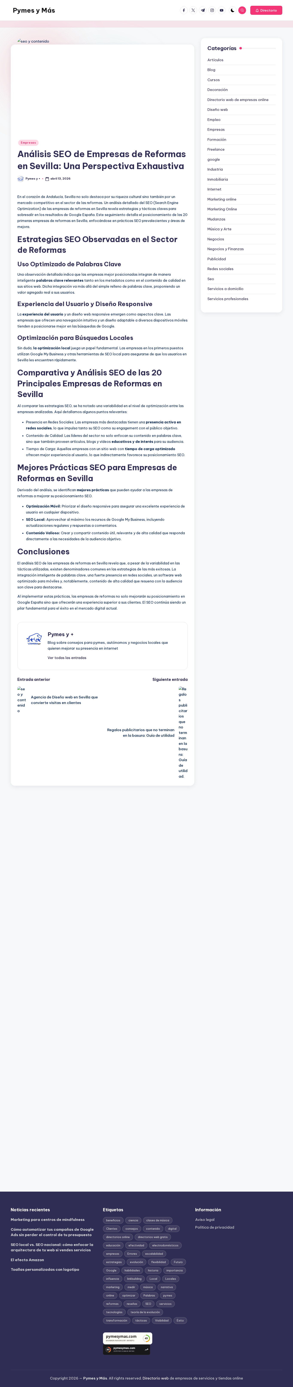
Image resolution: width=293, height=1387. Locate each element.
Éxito (180, 1320)
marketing (112, 1287)
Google (111, 1270)
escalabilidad (154, 1253)
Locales (170, 1278)
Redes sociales (220, 268)
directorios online (118, 1237)
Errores (132, 1253)
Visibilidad (162, 1320)
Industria (215, 169)
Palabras (149, 1295)
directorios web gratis (153, 1237)
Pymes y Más (34, 10)
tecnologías (114, 1312)
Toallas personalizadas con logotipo (45, 1269)
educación (113, 1245)
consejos (131, 1228)
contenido (153, 1228)
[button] (266, 10)
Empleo (214, 119)
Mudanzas (216, 219)
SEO (148, 1303)
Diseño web (217, 109)
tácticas (141, 1320)
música (148, 1287)
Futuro (178, 1262)
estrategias (114, 1262)
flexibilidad (158, 1262)
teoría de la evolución (145, 1312)
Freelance (216, 149)
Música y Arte (219, 229)
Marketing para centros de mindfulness (48, 1219)
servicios (165, 1303)
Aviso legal (204, 1219)
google (213, 159)
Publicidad (216, 259)
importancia (174, 1270)
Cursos (213, 79)
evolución (136, 1262)
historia (153, 1270)
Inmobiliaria (217, 179)
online (110, 1295)
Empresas (28, 142)
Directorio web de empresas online (238, 99)
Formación (216, 139)
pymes (167, 1295)
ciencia (133, 1220)
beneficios (113, 1220)
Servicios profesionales (227, 298)
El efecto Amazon (27, 1260)
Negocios (215, 239)
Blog (211, 69)
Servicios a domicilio (225, 288)
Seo (210, 279)
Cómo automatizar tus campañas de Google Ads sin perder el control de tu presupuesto (52, 1232)
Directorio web (156, 1378)
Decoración (217, 89)
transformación (116, 1320)
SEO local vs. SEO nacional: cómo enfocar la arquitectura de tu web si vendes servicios (52, 1247)
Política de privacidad (214, 1227)
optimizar (128, 1295)
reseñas (132, 1303)
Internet (214, 189)
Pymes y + (61, 634)
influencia (112, 1278)
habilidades (132, 1270)
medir (131, 1287)
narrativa (167, 1287)
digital (172, 1228)
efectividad (136, 1245)
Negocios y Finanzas (225, 249)
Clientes (111, 1228)
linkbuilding (134, 1278)
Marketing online (221, 199)
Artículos (215, 60)
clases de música (157, 1220)
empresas (112, 1253)
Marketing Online (222, 209)
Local (153, 1278)
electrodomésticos (165, 1245)
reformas (112, 1303)
